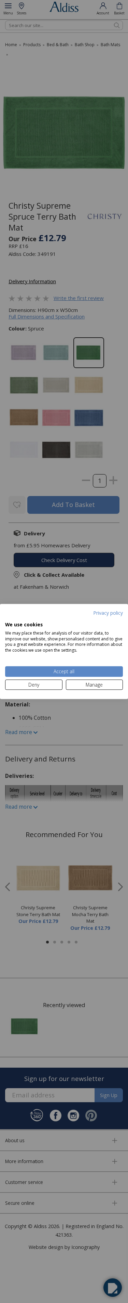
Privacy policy (108, 612)
